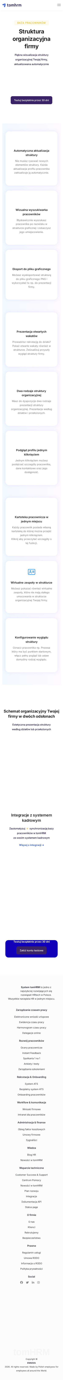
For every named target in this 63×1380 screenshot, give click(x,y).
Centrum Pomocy (31, 1180)
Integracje (31, 1196)
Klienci (31, 1227)
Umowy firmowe (31, 1134)
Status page (31, 1207)
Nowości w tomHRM (31, 1160)
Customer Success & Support (31, 1174)
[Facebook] (21, 1282)
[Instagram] (38, 1282)
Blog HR (31, 1154)
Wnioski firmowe (31, 1109)
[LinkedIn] (33, 1282)
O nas (31, 1221)
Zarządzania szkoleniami (31, 1069)
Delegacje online (31, 1032)
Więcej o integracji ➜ (31, 845)
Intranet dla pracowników (31, 1114)
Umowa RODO (31, 1258)
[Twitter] (27, 1282)
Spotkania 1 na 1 (31, 1058)
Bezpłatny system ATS (31, 1089)
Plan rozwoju (31, 1190)
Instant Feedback (31, 1053)
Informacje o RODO (31, 1263)
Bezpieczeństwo (31, 1237)
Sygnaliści (31, 1140)
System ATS (31, 1083)
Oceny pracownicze (31, 1047)
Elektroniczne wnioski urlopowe (31, 1016)
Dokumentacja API (31, 1201)
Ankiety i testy (31, 1063)
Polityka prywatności (31, 1268)
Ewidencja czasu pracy (31, 1022)
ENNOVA (31, 1363)
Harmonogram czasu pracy (31, 1027)
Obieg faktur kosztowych (31, 1129)
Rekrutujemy (31, 1232)
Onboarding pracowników (31, 1094)
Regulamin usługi (31, 1252)
